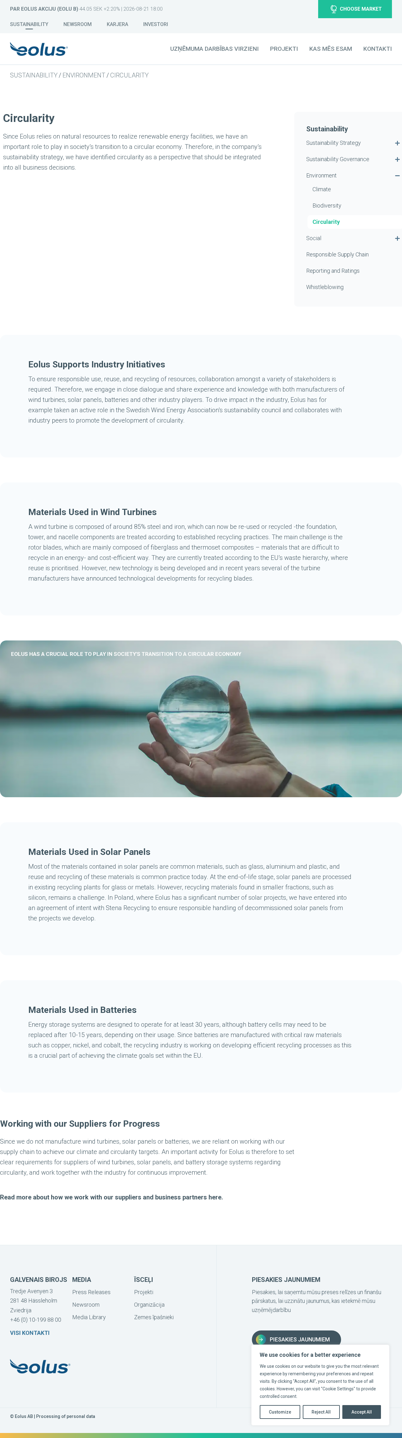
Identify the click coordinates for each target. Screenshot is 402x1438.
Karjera (117, 24)
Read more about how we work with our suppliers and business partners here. (111, 1197)
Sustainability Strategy (333, 143)
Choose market (361, 9)
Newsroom (77, 24)
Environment (83, 75)
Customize (280, 1411)
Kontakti (377, 48)
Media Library (89, 1317)
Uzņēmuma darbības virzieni (214, 48)
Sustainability (29, 24)
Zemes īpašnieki (154, 1317)
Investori (155, 24)
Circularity (129, 75)
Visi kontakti (30, 1333)
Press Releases (91, 1292)
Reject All (321, 1411)
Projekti (284, 48)
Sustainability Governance (337, 159)
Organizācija (149, 1304)
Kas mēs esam (330, 48)
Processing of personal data (65, 1416)
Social (313, 238)
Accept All (361, 1411)
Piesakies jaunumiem (300, 1339)
